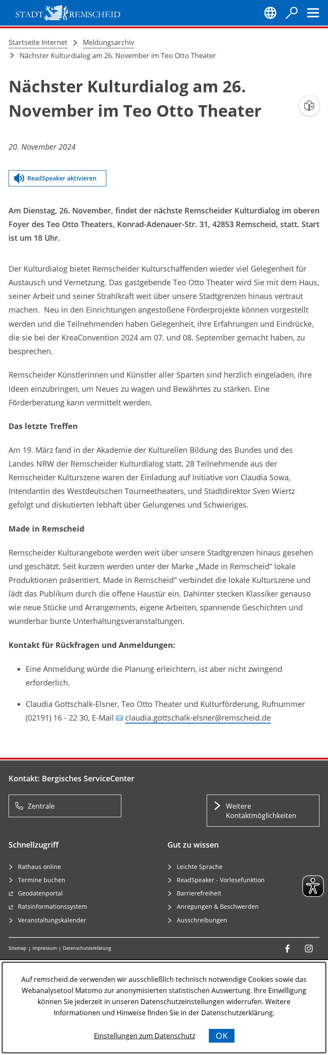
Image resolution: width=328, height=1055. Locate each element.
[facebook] (287, 948)
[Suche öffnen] (291, 13)
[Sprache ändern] (270, 13)
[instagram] (308, 948)
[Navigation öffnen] (313, 13)
